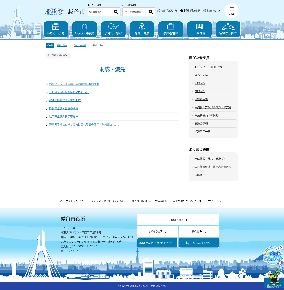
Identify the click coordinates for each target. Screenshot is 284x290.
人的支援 (200, 83)
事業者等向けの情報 (206, 115)
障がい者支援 (80, 45)
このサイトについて (72, 201)
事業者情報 (170, 33)
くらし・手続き (84, 33)
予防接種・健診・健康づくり (212, 159)
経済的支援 (201, 75)
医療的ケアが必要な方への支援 (213, 107)
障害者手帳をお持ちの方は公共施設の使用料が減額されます (84, 124)
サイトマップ (216, 201)
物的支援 (200, 91)
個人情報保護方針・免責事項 (148, 201)
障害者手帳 (201, 99)
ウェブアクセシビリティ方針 (108, 201)
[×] (274, 278)
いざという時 (56, 33)
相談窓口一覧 (202, 131)
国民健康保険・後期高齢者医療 (213, 167)
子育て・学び (113, 33)
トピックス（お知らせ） (209, 67)
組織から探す (228, 33)
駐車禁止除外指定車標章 (63, 116)
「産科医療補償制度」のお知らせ (69, 92)
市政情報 (199, 33)
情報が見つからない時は (186, 201)
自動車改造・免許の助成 (63, 108)
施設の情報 (201, 123)
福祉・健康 (142, 33)
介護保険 (200, 175)
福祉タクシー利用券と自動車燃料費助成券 (74, 84)
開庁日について (70, 251)
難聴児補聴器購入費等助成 (65, 100)
